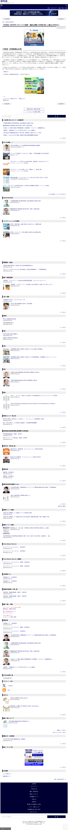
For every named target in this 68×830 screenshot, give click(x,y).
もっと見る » (63, 138)
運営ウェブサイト (34, 794)
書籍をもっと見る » (61, 730)
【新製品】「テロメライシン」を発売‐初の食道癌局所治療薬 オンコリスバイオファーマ (24, 280)
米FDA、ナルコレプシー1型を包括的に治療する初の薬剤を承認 (25, 232)
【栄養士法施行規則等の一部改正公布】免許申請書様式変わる (18, 265)
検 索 (56, 116)
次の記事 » (61, 18)
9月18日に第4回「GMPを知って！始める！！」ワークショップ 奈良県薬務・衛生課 (23, 418)
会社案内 (34, 783)
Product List (34, 788)
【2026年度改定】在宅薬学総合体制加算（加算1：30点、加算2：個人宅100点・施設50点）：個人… (27, 536)
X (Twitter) (10, 685)
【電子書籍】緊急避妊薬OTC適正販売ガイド (19, 721)
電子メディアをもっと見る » (59, 732)
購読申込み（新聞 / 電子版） (10, 608)
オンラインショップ (8, 613)
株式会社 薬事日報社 (33, 822)
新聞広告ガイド (6, 776)
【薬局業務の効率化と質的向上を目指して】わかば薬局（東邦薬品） (26, 349)
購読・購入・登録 (63, 8)
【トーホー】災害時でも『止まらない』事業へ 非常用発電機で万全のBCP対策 (29, 153)
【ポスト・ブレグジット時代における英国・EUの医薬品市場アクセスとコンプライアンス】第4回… (34, 395)
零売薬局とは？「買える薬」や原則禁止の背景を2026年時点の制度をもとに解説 (29, 527)
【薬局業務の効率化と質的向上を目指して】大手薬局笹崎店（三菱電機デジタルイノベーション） (33, 357)
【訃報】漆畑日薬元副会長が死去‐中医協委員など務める (23, 380)
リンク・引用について (34, 806)
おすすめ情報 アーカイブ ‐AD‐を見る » (57, 194)
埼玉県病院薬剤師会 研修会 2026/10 (12, 434)
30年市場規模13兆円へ (8, 322)
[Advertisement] (34, 251)
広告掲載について (34, 796)
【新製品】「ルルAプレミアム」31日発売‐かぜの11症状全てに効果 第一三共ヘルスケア (31, 284)
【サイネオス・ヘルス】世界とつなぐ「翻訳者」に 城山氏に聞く (26, 169)
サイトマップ (34, 786)
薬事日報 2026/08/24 (8, 472)
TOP (3, 22)
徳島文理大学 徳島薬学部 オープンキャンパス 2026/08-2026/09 (26, 449)
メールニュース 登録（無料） (10, 617)
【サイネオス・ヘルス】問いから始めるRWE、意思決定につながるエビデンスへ (29, 161)
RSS (9, 690)
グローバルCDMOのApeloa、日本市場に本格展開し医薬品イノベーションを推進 (29, 185)
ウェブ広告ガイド (7, 773)
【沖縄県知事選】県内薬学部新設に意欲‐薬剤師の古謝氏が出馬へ (18, 123)
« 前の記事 (7, 18)
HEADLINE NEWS (9, 22)
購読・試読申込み (34, 791)
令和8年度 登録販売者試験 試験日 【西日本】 (15, 596)
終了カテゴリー (34, 812)
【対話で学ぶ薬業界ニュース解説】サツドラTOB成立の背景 (17, 512)
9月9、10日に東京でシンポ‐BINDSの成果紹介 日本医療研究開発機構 (20, 422)
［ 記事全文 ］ (5, 71)
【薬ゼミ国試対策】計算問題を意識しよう (20, 495)
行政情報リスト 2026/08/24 (10, 577)
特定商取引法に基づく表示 (34, 809)
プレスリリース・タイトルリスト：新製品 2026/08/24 (16, 562)
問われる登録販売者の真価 (9, 318)
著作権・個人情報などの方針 (34, 804)
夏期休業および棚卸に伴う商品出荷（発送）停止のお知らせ (24, 706)
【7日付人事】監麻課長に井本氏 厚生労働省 (21, 303)
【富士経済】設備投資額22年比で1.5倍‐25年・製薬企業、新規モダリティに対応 (22, 132)
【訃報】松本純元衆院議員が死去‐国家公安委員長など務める (24, 372)
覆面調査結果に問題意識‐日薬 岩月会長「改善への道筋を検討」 (18, 125)
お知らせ (34, 799)
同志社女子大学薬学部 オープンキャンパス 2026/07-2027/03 (25, 457)
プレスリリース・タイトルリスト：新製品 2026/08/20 (16, 566)
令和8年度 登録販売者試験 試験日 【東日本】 (15, 592)
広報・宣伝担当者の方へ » (60, 779)
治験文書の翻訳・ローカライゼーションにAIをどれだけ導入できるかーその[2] (28, 177)
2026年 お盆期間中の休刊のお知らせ (19, 698)
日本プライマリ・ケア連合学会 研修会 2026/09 (15, 437)
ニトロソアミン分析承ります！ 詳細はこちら (14, 98)
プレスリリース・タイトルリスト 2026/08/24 (14, 547)
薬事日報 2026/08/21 (8, 476)
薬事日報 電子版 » (14, 74)
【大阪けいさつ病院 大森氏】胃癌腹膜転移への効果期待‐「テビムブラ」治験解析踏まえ (24, 127)
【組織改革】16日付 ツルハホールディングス (14, 299)
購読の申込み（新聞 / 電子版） (34, 109)
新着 (49, 8)
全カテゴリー (54, 8)
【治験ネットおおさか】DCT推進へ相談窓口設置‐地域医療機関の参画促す (21, 135)
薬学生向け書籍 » (62, 506)
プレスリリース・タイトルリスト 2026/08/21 (14, 551)
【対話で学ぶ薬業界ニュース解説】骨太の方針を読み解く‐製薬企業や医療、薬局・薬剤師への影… (26, 516)
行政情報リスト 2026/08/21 (10, 581)
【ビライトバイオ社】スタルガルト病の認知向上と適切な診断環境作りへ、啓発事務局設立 (25, 269)
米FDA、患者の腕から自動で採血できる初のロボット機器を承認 (25, 224)
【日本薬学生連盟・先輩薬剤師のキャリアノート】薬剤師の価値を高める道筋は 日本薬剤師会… (33, 487)
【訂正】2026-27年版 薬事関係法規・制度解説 (14, 739)
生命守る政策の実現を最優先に (10, 334)
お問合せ (34, 801)
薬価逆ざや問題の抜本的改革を (10, 337)
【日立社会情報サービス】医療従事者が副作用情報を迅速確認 (25, 145)
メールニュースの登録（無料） (34, 111)
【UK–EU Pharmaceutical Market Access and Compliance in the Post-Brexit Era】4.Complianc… (33, 403)
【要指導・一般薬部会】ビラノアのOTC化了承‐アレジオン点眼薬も (19, 130)
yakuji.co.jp (24, 821)
